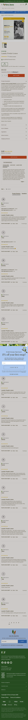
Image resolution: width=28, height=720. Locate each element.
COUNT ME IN (14, 367)
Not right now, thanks (14, 374)
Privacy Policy (23, 371)
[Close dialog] (26, 345)
